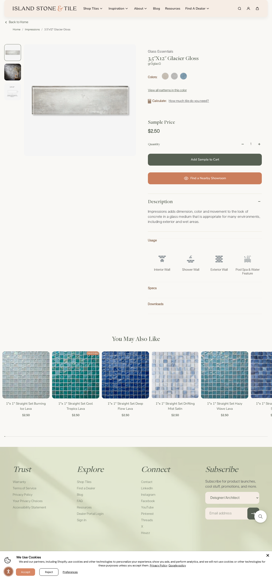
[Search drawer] (239, 8)
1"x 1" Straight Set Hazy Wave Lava (224, 406)
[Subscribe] (253, 513)
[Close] (268, 555)
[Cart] (257, 8)
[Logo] (44, 8)
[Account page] (248, 8)
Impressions (32, 29)
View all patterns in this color (167, 90)
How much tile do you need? (189, 101)
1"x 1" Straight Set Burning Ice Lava (25, 406)
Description (160, 201)
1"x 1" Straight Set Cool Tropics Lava (75, 406)
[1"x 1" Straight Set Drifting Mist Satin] (174, 374)
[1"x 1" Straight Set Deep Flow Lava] (125, 374)
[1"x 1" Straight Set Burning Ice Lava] (25, 374)
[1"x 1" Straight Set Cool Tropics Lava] (75, 374)
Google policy (177, 565)
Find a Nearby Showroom (208, 178)
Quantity (154, 144)
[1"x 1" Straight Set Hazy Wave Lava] (224, 374)
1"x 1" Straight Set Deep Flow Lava (125, 406)
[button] (260, 516)
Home (16, 29)
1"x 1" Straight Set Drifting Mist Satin (174, 406)
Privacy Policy (158, 565)
